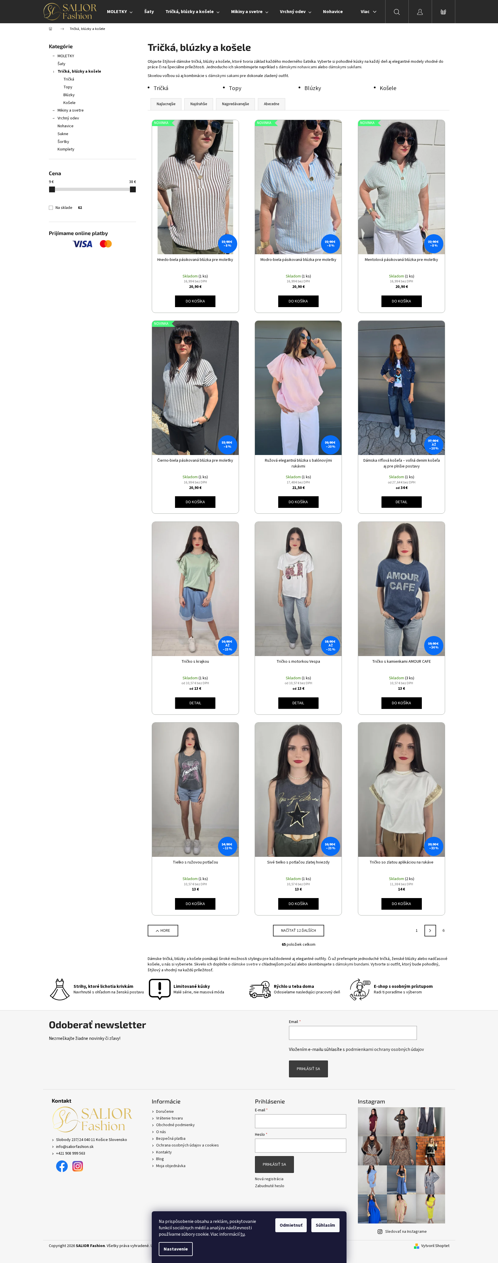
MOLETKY (66, 56)
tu (242, 1234)
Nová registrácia (269, 1179)
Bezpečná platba (170, 1139)
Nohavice (66, 126)
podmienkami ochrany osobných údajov (385, 1049)
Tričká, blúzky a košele (79, 71)
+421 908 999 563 (70, 1153)
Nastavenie (176, 1249)
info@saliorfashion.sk (75, 1147)
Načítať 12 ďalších (298, 931)
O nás (161, 1132)
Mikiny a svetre (71, 110)
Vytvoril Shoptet (435, 1246)
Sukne (63, 134)
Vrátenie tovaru (169, 1118)
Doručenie (165, 1112)
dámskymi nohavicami (298, 67)
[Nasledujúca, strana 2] (430, 930)
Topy (67, 87)
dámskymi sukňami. (345, 67)
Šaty (61, 64)
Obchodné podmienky (175, 1125)
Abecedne (271, 104)
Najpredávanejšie (235, 104)
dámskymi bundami (352, 964)
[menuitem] (119, 11)
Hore (165, 931)
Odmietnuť (291, 1225)
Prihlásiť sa (308, 1069)
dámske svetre (244, 964)
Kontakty (164, 1152)
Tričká (68, 79)
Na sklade (69, 208)
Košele (69, 103)
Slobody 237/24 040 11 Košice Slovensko (91, 1140)
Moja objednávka (170, 1166)
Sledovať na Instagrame (406, 1232)
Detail (401, 502)
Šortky (63, 142)
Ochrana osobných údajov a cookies (187, 1145)
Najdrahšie (198, 104)
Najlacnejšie (166, 104)
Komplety (66, 149)
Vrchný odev (68, 118)
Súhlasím (325, 1225)
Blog (160, 1159)
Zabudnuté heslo (269, 1186)
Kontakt (61, 1101)
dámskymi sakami (223, 76)
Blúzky (69, 95)
